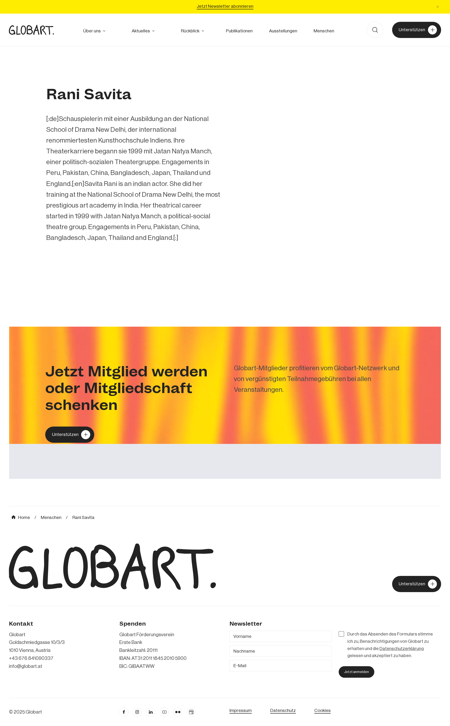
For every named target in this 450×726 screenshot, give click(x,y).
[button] (437, 6)
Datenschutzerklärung (401, 648)
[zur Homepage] (31, 30)
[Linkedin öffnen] (150, 711)
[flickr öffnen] (177, 711)
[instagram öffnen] (137, 711)
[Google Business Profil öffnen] (191, 711)
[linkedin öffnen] (164, 711)
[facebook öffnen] (123, 711)
